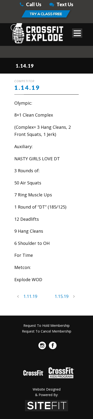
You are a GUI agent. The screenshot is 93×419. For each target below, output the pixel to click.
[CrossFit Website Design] (46, 405)
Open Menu (77, 33)
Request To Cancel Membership (46, 331)
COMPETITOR (24, 81)
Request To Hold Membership (46, 325)
